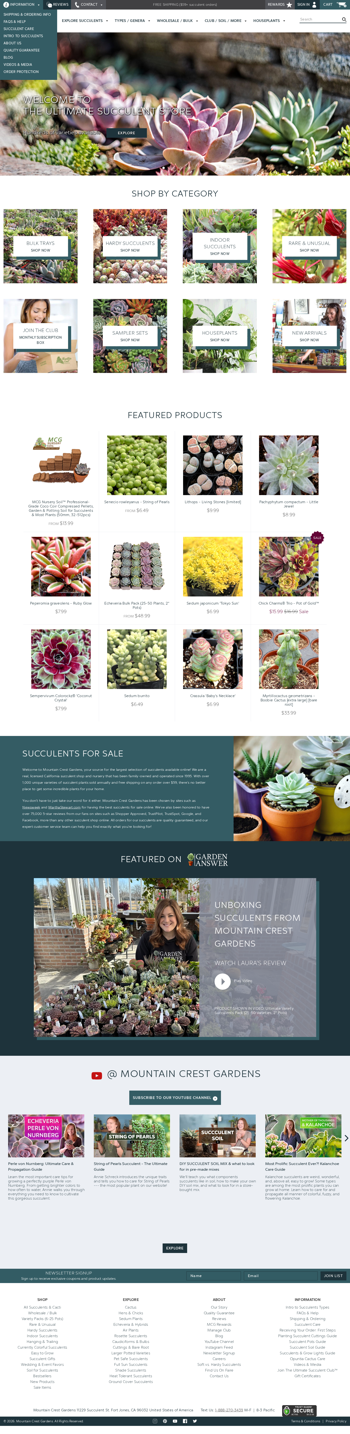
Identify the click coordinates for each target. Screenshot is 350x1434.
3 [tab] (175, 168)
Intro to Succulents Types (308, 1307)
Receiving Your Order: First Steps (308, 1330)
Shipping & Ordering (308, 1319)
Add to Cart (205, 495)
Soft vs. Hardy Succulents (219, 1364)
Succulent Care (19, 29)
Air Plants (131, 1330)
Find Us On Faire (219, 1370)
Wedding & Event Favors (42, 1364)
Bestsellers (42, 1376)
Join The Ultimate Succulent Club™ (307, 1370)
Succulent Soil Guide (307, 1347)
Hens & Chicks (131, 1313)
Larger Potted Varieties (130, 1353)
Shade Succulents (130, 1370)
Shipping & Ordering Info (27, 15)
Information (22, 5)
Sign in (304, 5)
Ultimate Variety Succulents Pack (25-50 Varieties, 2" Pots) (254, 1010)
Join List (333, 1276)
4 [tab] (181, 168)
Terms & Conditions (305, 1421)
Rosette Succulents (130, 1336)
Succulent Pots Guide (307, 1342)
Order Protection (21, 72)
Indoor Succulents (42, 1336)
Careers (219, 1359)
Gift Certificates (308, 1376)
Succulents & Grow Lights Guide (307, 1353)
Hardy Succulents (42, 1330)
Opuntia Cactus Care (307, 1359)
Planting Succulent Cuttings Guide (307, 1336)
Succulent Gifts (42, 1359)
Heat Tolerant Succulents (131, 1376)
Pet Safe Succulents (131, 1359)
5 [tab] (186, 168)
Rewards (277, 5)
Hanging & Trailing (42, 1342)
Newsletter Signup (219, 1353)
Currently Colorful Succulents (42, 1347)
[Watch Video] (46, 1135)
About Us (12, 43)
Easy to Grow (42, 1353)
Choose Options (61, 495)
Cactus (131, 1307)
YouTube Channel (219, 1342)
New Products (42, 1382)
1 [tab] (163, 168)
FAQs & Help (15, 22)
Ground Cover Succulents (131, 1382)
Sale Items (42, 1387)
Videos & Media (18, 65)
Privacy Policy (336, 1421)
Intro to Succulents (23, 36)
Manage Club (219, 1330)
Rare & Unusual (42, 1324)
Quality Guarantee (22, 50)
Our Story (219, 1307)
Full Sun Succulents (131, 1364)
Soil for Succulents (42, 1370)
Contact (89, 5)
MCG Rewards (219, 1324)
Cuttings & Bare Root (131, 1347)
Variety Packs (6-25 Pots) (42, 1319)
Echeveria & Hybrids (130, 1324)
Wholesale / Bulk (42, 1313)
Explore (126, 133)
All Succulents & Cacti (42, 1307)
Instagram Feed (219, 1347)
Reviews (60, 5)
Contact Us (219, 1376)
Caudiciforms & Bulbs (130, 1342)
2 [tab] (169, 168)
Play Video (242, 981)
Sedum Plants (131, 1319)
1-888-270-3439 (229, 1410)
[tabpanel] (175, 115)
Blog (8, 58)
